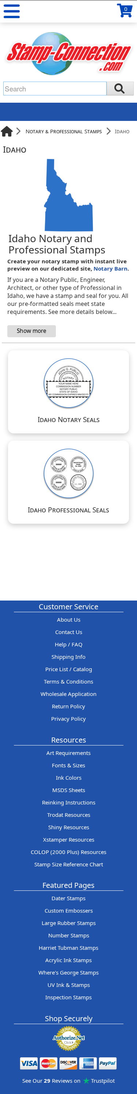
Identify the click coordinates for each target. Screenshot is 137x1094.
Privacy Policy (68, 718)
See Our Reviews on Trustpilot (68, 1080)
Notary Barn (111, 268)
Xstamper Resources (68, 839)
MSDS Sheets (68, 790)
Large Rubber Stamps (69, 922)
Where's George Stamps (68, 972)
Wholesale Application (68, 693)
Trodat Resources (68, 814)
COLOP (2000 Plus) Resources (68, 851)
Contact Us (68, 631)
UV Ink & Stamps (68, 984)
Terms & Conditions (68, 681)
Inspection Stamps (68, 997)
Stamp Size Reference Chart (68, 864)
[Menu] (11, 11)
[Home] (7, 131)
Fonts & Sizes (68, 765)
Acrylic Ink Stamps (68, 960)
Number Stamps (68, 935)
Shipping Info (68, 656)
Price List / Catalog (68, 669)
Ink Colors (68, 777)
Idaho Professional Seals (68, 510)
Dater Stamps (68, 898)
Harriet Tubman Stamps (68, 947)
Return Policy (68, 706)
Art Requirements (68, 752)
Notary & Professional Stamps (64, 131)
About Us (68, 619)
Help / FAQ (69, 644)
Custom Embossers (69, 910)
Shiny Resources (68, 827)
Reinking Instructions (68, 802)
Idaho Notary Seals (69, 419)
